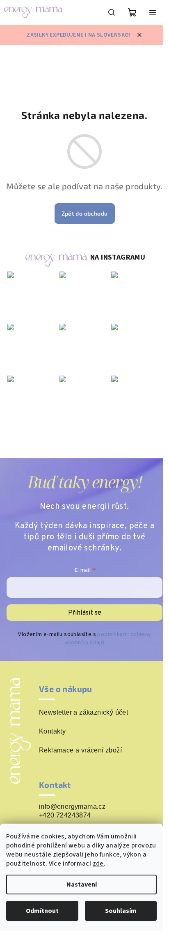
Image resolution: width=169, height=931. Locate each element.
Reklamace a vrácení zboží (80, 750)
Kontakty (52, 731)
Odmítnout (42, 910)
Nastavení (81, 884)
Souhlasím (121, 910)
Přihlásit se (84, 613)
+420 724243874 (65, 815)
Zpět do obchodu (85, 213)
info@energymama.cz (72, 806)
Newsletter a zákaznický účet (83, 712)
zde (98, 863)
